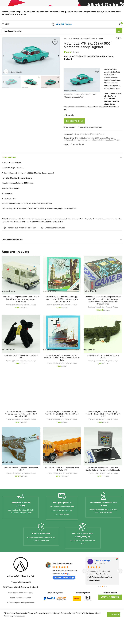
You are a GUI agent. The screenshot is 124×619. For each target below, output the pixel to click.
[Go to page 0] (98, 586)
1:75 (76, 138)
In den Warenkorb (74, 121)
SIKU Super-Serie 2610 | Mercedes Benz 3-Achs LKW (62, 468)
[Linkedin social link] (80, 144)
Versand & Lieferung (12, 239)
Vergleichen (70, 127)
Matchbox (110, 138)
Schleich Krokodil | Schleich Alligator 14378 (103, 356)
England (87, 138)
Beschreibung (9, 157)
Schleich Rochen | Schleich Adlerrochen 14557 (21, 468)
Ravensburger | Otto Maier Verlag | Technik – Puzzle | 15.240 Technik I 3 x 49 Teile (62, 413)
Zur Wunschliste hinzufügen (91, 127)
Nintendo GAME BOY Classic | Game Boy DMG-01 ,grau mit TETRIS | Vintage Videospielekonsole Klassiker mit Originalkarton (102, 300)
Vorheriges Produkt (116, 38)
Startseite (67, 38)
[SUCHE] (119, 30)
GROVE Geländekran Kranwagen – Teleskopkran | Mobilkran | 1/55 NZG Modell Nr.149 (21, 413)
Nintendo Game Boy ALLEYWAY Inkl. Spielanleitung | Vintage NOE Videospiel (103, 468)
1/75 (81, 138)
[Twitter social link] (73, 144)
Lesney (102, 138)
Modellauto (109, 140)
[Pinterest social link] (77, 144)
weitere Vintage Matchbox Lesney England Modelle (110, 77)
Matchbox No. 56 (83, 140)
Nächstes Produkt (121, 38)
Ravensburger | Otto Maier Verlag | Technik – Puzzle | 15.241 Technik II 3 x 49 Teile (102, 413)
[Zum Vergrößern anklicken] (6, 71)
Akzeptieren (113, 614)
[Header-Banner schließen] (121, 3)
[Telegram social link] (83, 144)
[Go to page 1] (100, 586)
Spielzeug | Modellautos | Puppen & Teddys (88, 38)
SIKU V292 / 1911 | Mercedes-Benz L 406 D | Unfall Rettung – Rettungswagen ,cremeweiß (21, 299)
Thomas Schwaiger (102, 560)
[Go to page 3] (104, 586)
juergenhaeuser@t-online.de (23, 603)
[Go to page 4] (106, 586)
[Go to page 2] (102, 586)
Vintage (117, 140)
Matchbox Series (97, 140)
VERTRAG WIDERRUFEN (110, 597)
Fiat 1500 (95, 138)
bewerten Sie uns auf (62, 577)
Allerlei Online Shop (62, 563)
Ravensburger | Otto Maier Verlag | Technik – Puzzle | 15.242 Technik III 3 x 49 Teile (62, 357)
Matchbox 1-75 (69, 140)
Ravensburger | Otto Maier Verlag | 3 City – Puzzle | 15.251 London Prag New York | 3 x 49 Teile (62, 299)
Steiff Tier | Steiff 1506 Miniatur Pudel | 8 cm (21, 356)
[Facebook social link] (71, 144)
